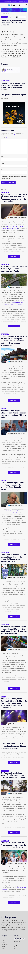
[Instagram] (18, 939)
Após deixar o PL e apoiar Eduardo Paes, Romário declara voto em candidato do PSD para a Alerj (16, 1)
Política (3, 408)
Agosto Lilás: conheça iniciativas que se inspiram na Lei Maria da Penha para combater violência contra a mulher (13, 85)
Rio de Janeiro (4, 192)
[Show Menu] (2, 5)
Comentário (4, 138)
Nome (2, 156)
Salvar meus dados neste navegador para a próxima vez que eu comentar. (14, 177)
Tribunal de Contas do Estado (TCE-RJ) (13, 365)
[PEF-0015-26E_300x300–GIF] (14, 113)
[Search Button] (26, 5)
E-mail (2, 163)
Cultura (3, 696)
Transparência (4, 334)
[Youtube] (21, 939)
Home (2, 13)
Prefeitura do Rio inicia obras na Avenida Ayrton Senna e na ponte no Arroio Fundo (13, 95)
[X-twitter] (15, 939)
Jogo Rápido (6, 13)
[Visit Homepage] (14, 4)
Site (2, 170)
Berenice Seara (4, 840)
